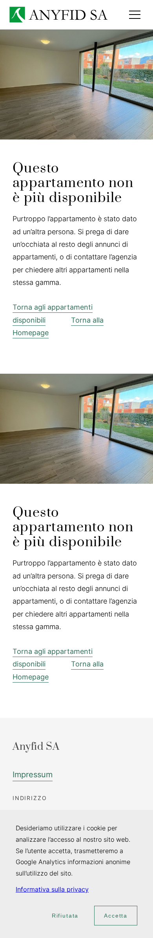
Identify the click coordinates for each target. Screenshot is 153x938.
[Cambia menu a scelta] (135, 15)
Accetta (116, 915)
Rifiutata (65, 915)
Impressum (33, 774)
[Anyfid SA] (58, 14)
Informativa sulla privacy (52, 889)
